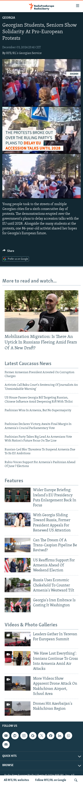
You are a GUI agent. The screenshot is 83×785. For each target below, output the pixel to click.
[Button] (8, 251)
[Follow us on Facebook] (50, 735)
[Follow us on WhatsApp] (68, 735)
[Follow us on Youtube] (6, 735)
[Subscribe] (6, 744)
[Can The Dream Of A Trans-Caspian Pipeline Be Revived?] (17, 545)
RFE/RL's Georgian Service (24, 53)
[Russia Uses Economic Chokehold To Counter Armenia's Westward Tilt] (17, 585)
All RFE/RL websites (16, 780)
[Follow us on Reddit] (15, 735)
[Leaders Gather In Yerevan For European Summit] (17, 639)
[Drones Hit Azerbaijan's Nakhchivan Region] (17, 708)
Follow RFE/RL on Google (50, 780)
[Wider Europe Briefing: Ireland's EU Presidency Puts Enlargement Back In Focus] (17, 495)
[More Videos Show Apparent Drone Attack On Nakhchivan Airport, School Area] (17, 683)
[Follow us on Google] (32, 735)
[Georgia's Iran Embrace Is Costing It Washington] (17, 605)
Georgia (8, 18)
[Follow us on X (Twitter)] (41, 735)
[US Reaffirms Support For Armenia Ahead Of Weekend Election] (17, 565)
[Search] (76, 780)
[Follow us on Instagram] (24, 735)
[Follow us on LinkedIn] (59, 735)
